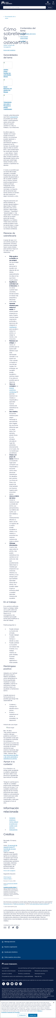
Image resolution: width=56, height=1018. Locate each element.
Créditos (23, 41)
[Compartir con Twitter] (13, 927)
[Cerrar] (53, 1002)
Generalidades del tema (28, 34)
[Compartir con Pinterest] (17, 927)
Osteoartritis (13, 829)
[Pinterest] (16, 983)
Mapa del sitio (38, 976)
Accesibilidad (5, 968)
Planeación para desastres (41, 970)
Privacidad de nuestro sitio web (10, 976)
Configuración (22, 1015)
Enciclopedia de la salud (10, 17)
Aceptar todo (33, 1015)
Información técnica (40, 973)
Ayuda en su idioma (7, 973)
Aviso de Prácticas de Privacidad (26, 968)
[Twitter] (3, 983)
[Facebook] (7, 983)
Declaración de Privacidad (13, 1012)
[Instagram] (20, 983)
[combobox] (24, 7)
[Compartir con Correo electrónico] (5, 927)
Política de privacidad (18, 904)
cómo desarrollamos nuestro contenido (39, 904)
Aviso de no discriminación (9, 970)
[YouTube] (11, 983)
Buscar (50, 7)
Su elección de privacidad (24, 970)
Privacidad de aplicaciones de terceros (44, 968)
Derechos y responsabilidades (25, 976)
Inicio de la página (9, 870)
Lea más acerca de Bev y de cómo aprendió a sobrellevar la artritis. (11, 756)
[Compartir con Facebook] (9, 927)
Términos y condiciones (24, 973)
